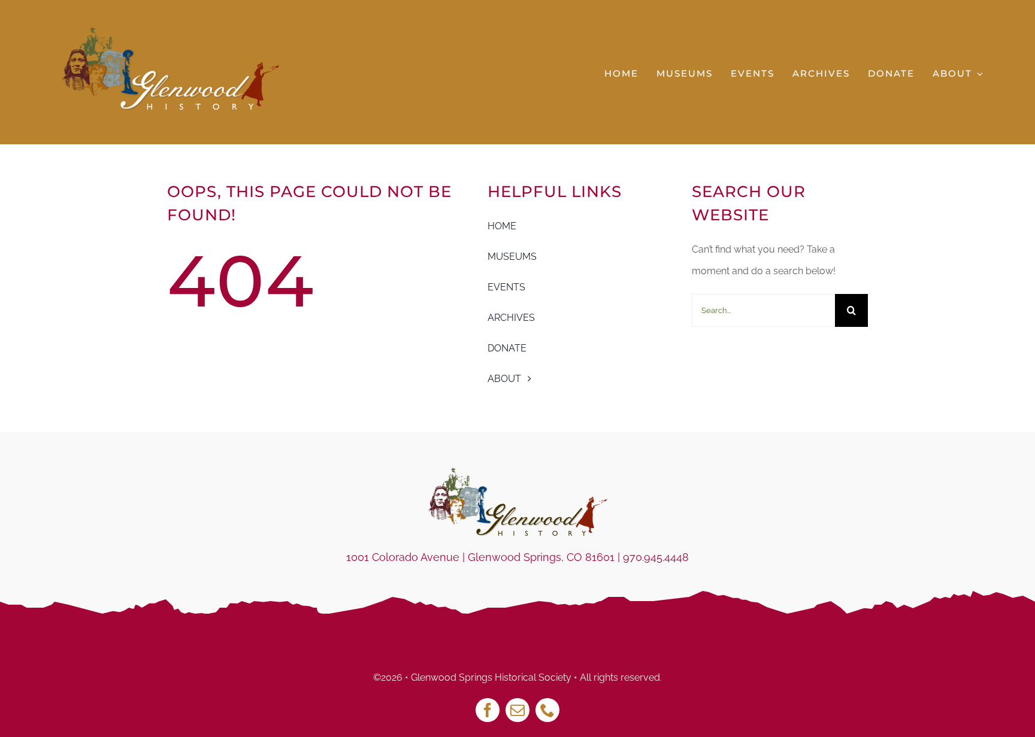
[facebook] (488, 710)
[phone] (547, 710)
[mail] (517, 710)
